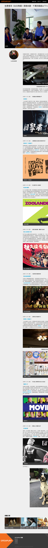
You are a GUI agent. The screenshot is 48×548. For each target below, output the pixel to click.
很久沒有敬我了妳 (27, 231)
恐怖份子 (37, 150)
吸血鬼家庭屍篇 (27, 276)
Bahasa (44, 1)
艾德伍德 (26, 428)
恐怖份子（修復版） (28, 143)
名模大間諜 (26, 187)
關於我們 (16, 539)
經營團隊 (16, 541)
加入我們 (16, 543)
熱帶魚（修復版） (27, 319)
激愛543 (25, 384)
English (34, 1)
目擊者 (25, 99)
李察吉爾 (29, 392)
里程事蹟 (16, 540)
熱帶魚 (39, 325)
